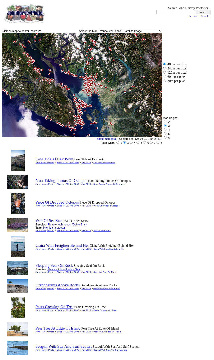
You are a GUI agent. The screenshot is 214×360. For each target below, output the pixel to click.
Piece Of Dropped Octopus (106, 206)
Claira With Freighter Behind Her (108, 249)
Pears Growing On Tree (104, 310)
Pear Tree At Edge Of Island (107, 332)
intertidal (48, 227)
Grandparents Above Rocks (106, 288)
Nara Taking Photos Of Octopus (108, 184)
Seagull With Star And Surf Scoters (110, 350)
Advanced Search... (199, 16)
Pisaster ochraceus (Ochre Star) (67, 224)
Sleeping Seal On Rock (104, 272)
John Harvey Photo (45, 162)
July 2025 (86, 310)
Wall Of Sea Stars (102, 230)
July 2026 (86, 162)
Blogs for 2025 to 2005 (68, 162)
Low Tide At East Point (104, 162)
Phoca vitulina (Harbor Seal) (64, 269)
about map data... (107, 138)
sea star (60, 227)
